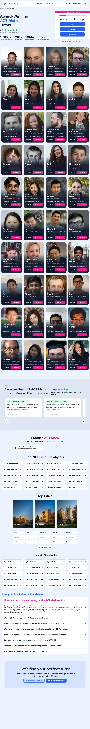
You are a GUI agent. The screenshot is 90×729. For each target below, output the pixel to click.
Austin (28, 164)
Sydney (28, 327)
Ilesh (5, 66)
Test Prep (6, 8)
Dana (71, 197)
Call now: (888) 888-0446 (74, 3)
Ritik (71, 294)
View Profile (6, 74)
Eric (5, 131)
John (27, 66)
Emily (50, 164)
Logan (50, 131)
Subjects (39, 3)
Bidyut (28, 294)
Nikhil (72, 262)
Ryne (5, 327)
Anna (49, 99)
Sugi (27, 99)
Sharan (50, 197)
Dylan (72, 229)
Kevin (50, 262)
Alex (5, 99)
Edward (6, 164)
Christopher (75, 164)
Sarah (28, 131)
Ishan (5, 197)
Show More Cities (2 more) (45, 547)
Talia (5, 262)
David (50, 294)
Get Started (16, 74)
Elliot (71, 66)
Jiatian (72, 99)
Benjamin (74, 131)
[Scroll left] (6, 421)
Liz (26, 262)
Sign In (84, 3)
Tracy (28, 359)
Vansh (72, 327)
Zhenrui (51, 229)
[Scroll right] (83, 421)
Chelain (51, 66)
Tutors (1, 8)
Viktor (50, 327)
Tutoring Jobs (49, 3)
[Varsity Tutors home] (11, 4)
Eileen (72, 359)
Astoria (28, 197)
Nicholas (7, 359)
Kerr (27, 229)
